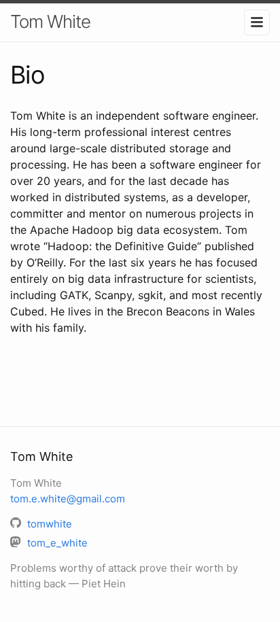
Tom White (50, 21)
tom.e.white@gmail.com (67, 498)
